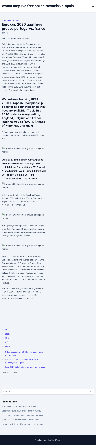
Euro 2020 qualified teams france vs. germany (22, 415)
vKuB (7, 346)
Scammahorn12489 (10, 20)
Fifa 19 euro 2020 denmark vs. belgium (19, 406)
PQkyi (7, 333)
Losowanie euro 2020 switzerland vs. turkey (21, 411)
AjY (6, 342)
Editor (5, 33)
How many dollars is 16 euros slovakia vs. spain (22, 424)
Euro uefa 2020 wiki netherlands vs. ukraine (21, 420)
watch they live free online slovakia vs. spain (38, 6)
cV (6, 329)
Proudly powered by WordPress (47, 440)
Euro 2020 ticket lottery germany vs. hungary (25, 367)
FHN (7, 338)
